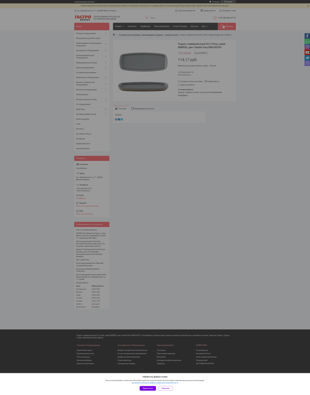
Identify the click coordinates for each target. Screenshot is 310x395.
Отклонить (166, 388)
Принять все (148, 388)
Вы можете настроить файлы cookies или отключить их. (154, 383)
